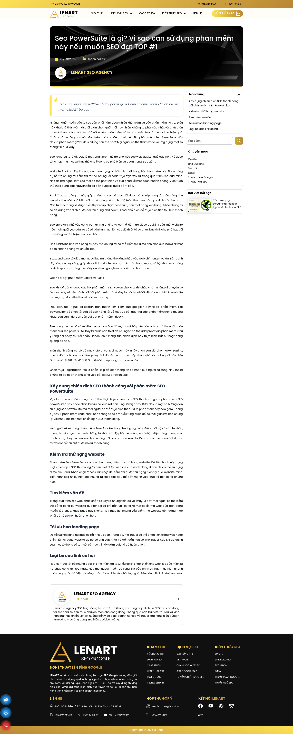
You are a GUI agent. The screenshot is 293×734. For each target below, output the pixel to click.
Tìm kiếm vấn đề (200, 117)
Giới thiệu (97, 13)
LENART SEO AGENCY (95, 594)
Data (218, 671)
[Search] (239, 141)
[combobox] (209, 141)
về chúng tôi (155, 654)
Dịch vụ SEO (119, 13)
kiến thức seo (155, 671)
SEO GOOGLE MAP (187, 671)
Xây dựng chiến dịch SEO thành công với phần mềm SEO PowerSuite (214, 103)
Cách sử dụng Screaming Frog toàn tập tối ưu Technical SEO (227, 204)
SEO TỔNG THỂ (185, 654)
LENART (158, 730)
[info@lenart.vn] (199, 4)
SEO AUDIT (182, 660)
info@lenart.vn (208, 4)
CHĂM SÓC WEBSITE (188, 665)
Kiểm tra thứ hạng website (206, 111)
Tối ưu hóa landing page (205, 123)
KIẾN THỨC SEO (172, 13)
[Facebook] (178, 599)
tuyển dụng (154, 677)
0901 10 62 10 (235, 4)
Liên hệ (197, 13)
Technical (221, 665)
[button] (238, 94)
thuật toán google (227, 677)
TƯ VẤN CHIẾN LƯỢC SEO (190, 677)
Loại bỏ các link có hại (204, 129)
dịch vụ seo (154, 660)
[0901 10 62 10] (226, 4)
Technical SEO (97, 59)
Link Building (223, 660)
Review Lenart (155, 683)
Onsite (219, 654)
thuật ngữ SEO (224, 683)
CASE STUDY (147, 13)
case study (154, 665)
